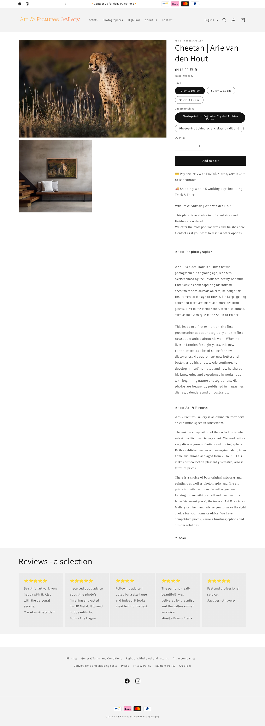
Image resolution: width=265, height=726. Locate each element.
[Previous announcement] (65, 4)
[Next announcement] (200, 4)
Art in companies (184, 658)
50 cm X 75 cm (221, 91)
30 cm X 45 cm (189, 100)
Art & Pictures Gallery (125, 716)
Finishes (71, 658)
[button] (224, 20)
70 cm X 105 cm (190, 91)
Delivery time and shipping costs (95, 666)
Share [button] (183, 538)
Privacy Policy (142, 666)
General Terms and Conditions (101, 658)
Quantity (180, 137)
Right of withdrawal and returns (147, 658)
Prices (125, 666)
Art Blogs (185, 666)
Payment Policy (165, 666)
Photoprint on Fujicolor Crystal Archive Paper (210, 117)
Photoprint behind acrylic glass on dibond (209, 128)
